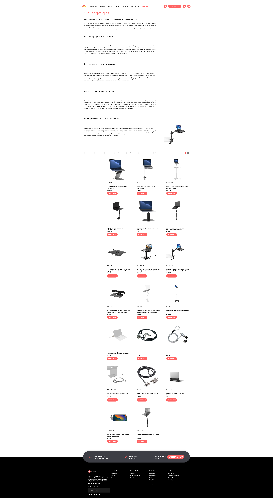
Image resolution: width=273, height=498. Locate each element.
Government (152, 475)
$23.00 (109, 438)
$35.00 (139, 438)
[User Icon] (184, 6)
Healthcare (99, 153)
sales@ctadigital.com (101, 458)
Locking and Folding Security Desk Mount (176, 394)
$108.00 (109, 190)
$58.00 (168, 397)
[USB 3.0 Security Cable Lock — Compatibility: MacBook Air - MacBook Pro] (177, 335)
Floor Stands (109, 153)
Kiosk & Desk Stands (145, 153)
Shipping (170, 480)
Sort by (161, 153)
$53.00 (109, 273)
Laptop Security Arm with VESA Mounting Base (116, 228)
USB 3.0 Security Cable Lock (174, 352)
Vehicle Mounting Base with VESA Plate (148, 435)
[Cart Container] (189, 6)
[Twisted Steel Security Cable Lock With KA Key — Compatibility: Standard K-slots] (148, 376)
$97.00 (109, 314)
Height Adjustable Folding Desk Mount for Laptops (118, 187)
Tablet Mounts (120, 153)
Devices (102, 6)
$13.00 (138, 355)
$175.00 (168, 314)
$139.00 (168, 273)
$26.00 (168, 355)
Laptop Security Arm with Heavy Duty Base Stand (147, 228)
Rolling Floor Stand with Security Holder (177, 310)
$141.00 (139, 190)
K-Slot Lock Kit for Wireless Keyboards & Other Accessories (118, 435)
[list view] (188, 153)
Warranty (132, 480)
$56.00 (139, 314)
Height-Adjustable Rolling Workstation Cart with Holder (177, 187)
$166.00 (168, 231)
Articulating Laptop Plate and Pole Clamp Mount (147, 187)
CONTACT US (176, 456)
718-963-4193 (133, 458)
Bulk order (171, 473)
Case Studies (135, 6)
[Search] (165, 6)
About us (132, 473)
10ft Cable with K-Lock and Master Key (118, 393)
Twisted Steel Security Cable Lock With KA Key (148, 394)
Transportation (153, 484)
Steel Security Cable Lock (144, 352)
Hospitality (152, 480)
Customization (175, 6)
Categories (93, 6)
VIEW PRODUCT (112, 193)
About (117, 6)
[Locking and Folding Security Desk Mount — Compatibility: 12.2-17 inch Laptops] (177, 376)
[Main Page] (84, 6)
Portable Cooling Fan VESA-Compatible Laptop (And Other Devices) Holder (118, 270)
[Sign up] (107, 490)
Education (152, 473)
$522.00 (168, 190)
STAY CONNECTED (93, 486)
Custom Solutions (135, 475)
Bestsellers (89, 153)
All (155, 153)
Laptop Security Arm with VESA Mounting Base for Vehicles (175, 228)
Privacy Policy (171, 477)
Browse (110, 6)
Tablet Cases (132, 153)
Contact (125, 6)
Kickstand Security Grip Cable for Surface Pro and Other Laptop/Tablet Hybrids (118, 353)
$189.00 (109, 231)
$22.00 (109, 397)
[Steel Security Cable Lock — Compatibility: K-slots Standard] (148, 335)
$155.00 (139, 273)
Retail (150, 482)
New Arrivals (146, 6)
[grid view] (186, 153)
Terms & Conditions (173, 475)
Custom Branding (135, 482)
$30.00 (109, 355)
